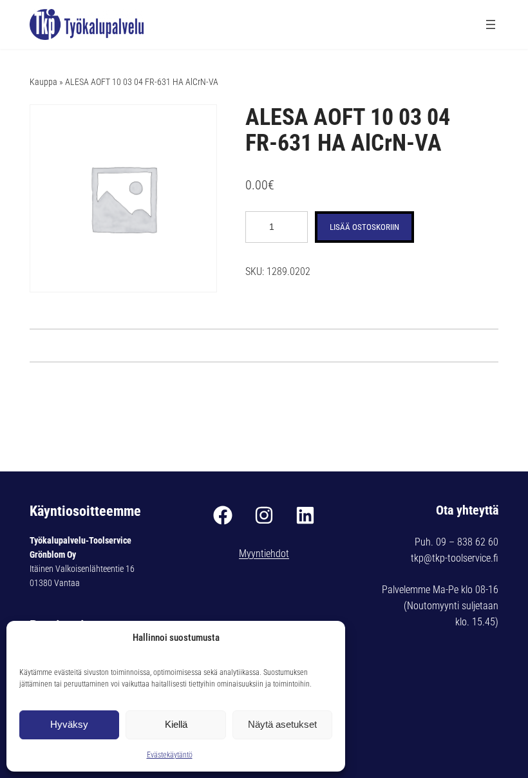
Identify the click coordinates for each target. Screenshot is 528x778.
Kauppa (43, 82)
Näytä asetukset (282, 724)
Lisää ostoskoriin (364, 227)
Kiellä (176, 724)
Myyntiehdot (264, 553)
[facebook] (223, 515)
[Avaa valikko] (490, 24)
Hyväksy (69, 724)
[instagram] (264, 515)
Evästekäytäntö (170, 754)
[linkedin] (305, 515)
